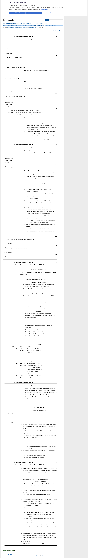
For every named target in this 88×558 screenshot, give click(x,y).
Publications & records (40, 25)
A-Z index (4, 555)
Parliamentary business (11, 23)
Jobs (24, 555)
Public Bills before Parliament (33, 27)
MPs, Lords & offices (21, 23)
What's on (20, 25)
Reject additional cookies (34, 13)
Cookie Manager (48, 555)
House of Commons (6, 25)
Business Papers (25, 27)
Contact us (12, 555)
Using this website (28, 555)
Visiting (41, 23)
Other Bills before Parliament (57, 30)
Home (4, 23)
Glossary (8, 555)
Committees (32, 25)
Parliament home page (10, 27)
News (52, 25)
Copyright (33, 555)
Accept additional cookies (17, 13)
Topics (55, 25)
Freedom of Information (18, 555)
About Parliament (29, 23)
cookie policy (44, 9)
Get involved (36, 23)
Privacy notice (38, 555)
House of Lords (14, 25)
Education (46, 23)
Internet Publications (59, 29)
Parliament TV (47, 25)
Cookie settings (48, 13)
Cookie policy (43, 555)
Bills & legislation (26, 25)
